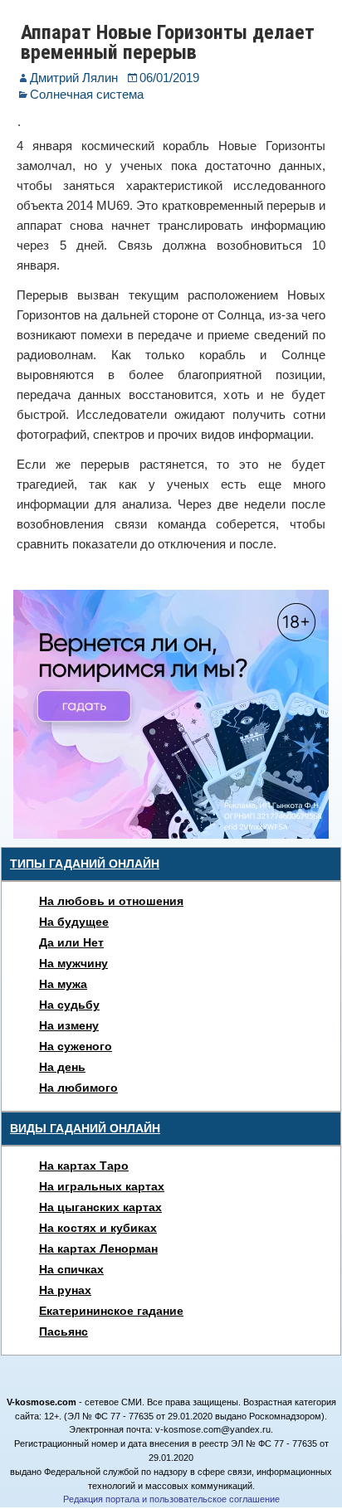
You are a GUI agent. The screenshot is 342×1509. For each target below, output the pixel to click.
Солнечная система (87, 94)
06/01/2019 (169, 78)
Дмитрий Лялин (74, 78)
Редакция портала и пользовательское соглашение (171, 1499)
